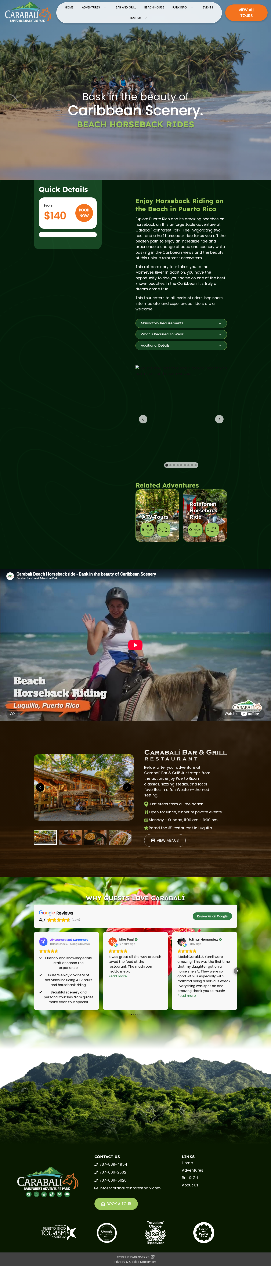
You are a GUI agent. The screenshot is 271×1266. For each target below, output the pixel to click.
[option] (45, 837)
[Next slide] (219, 419)
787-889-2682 (113, 1172)
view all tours (246, 12)
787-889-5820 (113, 1180)
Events (208, 7)
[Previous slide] (143, 419)
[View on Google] (112, 941)
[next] (127, 787)
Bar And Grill (126, 7)
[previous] (40, 787)
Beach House (154, 7)
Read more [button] (117, 976)
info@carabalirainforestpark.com (130, 1188)
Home (69, 7)
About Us (190, 1185)
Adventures (91, 7)
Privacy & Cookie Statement (135, 1262)
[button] (181, 323)
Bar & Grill (190, 1177)
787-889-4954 (113, 1164)
